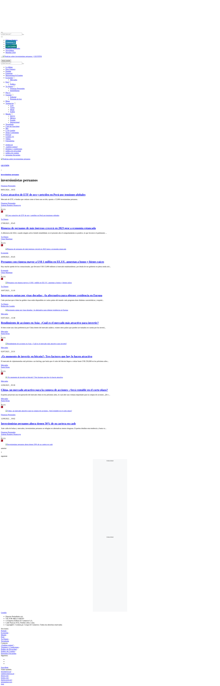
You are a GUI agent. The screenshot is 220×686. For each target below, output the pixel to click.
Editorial (13, 97)
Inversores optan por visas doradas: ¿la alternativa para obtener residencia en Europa (51, 295)
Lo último (9, 67)
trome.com (5, 678)
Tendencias (10, 103)
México (13, 118)
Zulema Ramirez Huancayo (11, 205)
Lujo (12, 105)
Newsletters (10, 50)
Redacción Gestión (8, 306)
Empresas (9, 44)
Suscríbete (4, 667)
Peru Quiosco (10, 69)
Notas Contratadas (12, 133)
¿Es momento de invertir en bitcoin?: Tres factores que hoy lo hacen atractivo (46, 356)
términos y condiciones (14, 149)
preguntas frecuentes (13, 155)
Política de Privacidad (9, 649)
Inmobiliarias (14, 91)
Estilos (12, 112)
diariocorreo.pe (6, 680)
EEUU (12, 116)
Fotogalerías (10, 141)
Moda (12, 110)
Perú (7, 82)
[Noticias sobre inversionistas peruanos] (15, 159)
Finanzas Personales (13, 48)
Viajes (12, 108)
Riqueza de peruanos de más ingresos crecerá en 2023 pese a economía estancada (48, 228)
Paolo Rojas (5, 334)
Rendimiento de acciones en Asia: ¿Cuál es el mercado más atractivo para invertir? (50, 322)
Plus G (8, 93)
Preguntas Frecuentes (8, 653)
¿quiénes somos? (12, 147)
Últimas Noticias (12, 40)
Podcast (8, 135)
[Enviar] (23, 34)
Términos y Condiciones (10, 647)
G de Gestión (11, 46)
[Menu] (2, 32)
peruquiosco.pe (6, 682)
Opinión (8, 95)
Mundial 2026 (11, 52)
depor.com (4, 676)
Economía (9, 78)
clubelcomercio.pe (7, 674)
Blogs (8, 101)
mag (2, 684)
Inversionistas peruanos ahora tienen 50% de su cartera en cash (38, 423)
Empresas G (10, 42)
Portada (8, 71)
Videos (8, 139)
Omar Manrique (6, 239)
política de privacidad (13, 151)
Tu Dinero (9, 86)
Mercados (13, 80)
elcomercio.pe (6, 672)
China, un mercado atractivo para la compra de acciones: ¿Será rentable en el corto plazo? (54, 389)
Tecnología (10, 124)
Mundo (8, 114)
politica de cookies (12, 153)
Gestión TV (10, 137)
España (12, 120)
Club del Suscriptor (12, 126)
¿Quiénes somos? (7, 645)
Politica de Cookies (8, 651)
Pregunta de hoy (16, 99)
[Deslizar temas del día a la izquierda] (2, 36)
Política (12, 84)
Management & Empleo (14, 75)
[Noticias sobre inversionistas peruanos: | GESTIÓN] (22, 56)
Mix (7, 128)
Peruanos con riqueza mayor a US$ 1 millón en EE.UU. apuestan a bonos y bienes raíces (52, 261)
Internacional (14, 122)
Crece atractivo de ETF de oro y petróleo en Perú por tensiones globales (43, 194)
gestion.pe (9, 145)
